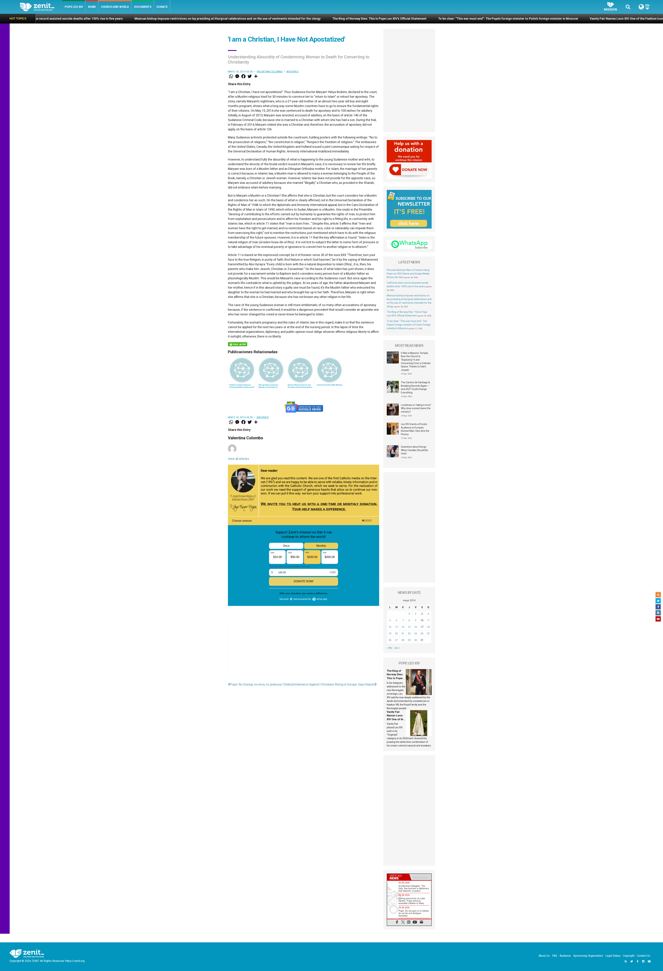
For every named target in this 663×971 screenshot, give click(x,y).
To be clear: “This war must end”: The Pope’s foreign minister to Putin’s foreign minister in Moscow (353, 18)
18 (428, 627)
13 (396, 627)
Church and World (115, 6)
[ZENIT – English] (41, 7)
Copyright (629, 955)
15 (409, 627)
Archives (292, 71)
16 (415, 627)
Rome (92, 6)
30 (415, 640)
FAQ (554, 955)
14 (402, 627)
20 (396, 633)
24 (422, 633)
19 (390, 633)
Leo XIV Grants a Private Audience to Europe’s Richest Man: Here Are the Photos (415, 429)
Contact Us (643, 955)
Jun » (397, 647)
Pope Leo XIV (74, 6)
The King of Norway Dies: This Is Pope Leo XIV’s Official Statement (224, 18)
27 (396, 640)
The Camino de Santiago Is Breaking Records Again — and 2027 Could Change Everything (415, 387)
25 (428, 633)
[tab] (398, 877)
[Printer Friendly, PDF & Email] (237, 344)
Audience (565, 955)
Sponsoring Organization (588, 955)
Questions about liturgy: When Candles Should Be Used (414, 450)
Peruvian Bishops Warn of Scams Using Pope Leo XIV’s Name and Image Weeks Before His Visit (408, 274)
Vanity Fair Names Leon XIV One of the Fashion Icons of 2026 (478, 18)
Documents (142, 6)
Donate (162, 6)
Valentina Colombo (270, 71)
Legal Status (613, 955)
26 (390, 640)
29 (409, 640)
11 (428, 620)
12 (390, 627)
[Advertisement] (303, 651)
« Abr (389, 647)
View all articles (238, 459)
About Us (544, 955)
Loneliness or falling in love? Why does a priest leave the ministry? (416, 408)
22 (409, 633)
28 (402, 640)
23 (415, 633)
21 (402, 633)
